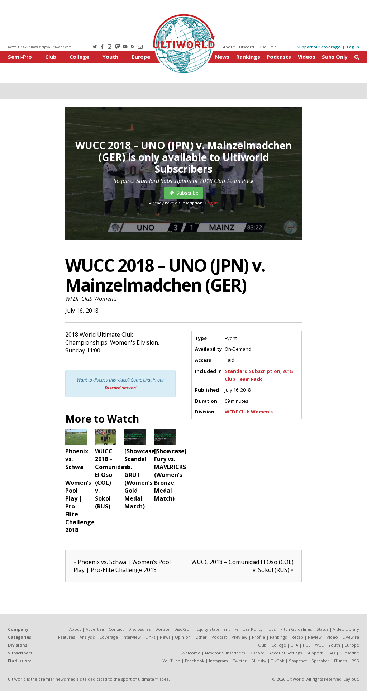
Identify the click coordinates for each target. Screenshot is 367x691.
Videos (306, 56)
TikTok (277, 660)
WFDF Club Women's (91, 299)
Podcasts (279, 56)
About (229, 46)
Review (315, 637)
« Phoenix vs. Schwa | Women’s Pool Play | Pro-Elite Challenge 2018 (122, 566)
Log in (353, 46)
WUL (319, 645)
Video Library (346, 629)
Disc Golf (267, 46)
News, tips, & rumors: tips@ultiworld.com (40, 46)
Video (332, 637)
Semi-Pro (20, 56)
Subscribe (349, 652)
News (222, 56)
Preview (239, 637)
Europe (141, 56)
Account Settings (285, 652)
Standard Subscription (252, 371)
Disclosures (139, 629)
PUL (306, 645)
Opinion (183, 637)
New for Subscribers (225, 652)
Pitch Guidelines (296, 629)
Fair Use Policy (248, 629)
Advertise (95, 629)
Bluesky (258, 660)
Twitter (240, 660)
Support (314, 652)
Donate (162, 629)
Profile (258, 637)
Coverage (108, 637)
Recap (297, 637)
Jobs (271, 629)
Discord (246, 46)
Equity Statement (213, 629)
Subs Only (335, 56)
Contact (116, 629)
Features (66, 637)
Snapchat (298, 660)
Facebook (194, 660)
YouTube (171, 660)
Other (201, 637)
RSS (355, 660)
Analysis (87, 637)
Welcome (191, 652)
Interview (132, 637)
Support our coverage (318, 46)
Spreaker (320, 660)
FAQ (331, 652)
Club (50, 56)
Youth (110, 56)
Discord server (120, 387)
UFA (294, 645)
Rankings (248, 56)
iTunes (340, 660)
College (79, 56)
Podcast (219, 637)
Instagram (218, 660)
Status (322, 629)
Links (150, 637)
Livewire (351, 637)
